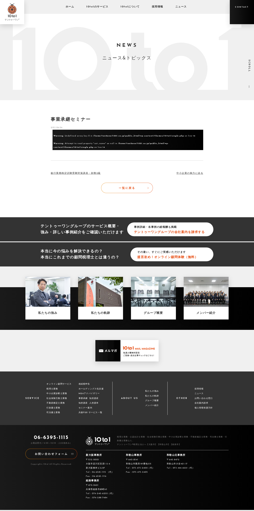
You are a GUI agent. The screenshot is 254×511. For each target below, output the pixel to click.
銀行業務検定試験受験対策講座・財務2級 (76, 173)
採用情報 (157, 7)
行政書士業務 (53, 408)
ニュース (181, 7)
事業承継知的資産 (89, 398)
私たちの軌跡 (152, 396)
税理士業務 (52, 389)
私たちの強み (152, 391)
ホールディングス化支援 (91, 389)
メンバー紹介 (152, 405)
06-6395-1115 (51, 437)
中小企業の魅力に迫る (189, 173)
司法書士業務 (53, 413)
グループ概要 (152, 401)
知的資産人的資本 (89, 403)
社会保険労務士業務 (56, 398)
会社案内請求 (201, 403)
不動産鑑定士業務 (55, 403)
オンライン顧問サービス (59, 384)
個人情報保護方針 (204, 408)
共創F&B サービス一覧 (90, 413)
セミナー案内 (85, 408)
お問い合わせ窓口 (204, 398)
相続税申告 (84, 384)
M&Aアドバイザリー (89, 394)
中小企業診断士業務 (56, 394)
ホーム (70, 7)
